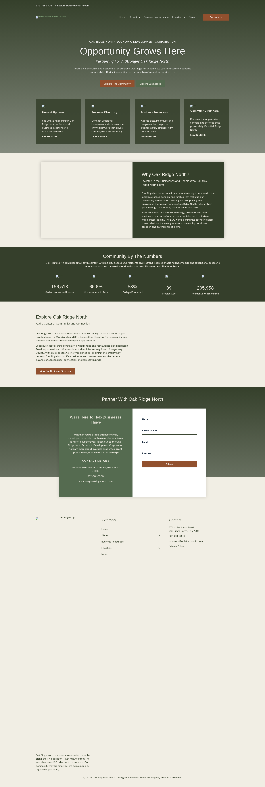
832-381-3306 (44, 5)
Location (177, 17)
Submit (169, 464)
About (133, 17)
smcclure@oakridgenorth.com (72, 5)
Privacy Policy (176, 546)
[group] (59, 284)
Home (122, 17)
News (192, 17)
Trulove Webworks (171, 777)
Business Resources (155, 17)
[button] (139, 17)
